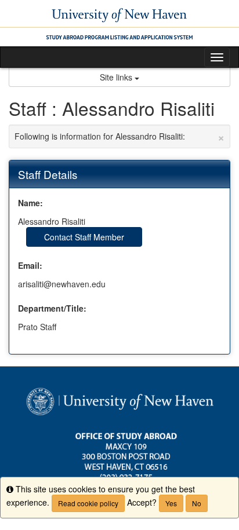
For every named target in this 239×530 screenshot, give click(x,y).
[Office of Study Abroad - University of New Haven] (119, 23)
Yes (171, 503)
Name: (30, 203)
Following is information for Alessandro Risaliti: (119, 136)
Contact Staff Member (84, 237)
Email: (30, 265)
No (196, 503)
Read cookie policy (88, 503)
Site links (117, 77)
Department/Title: (52, 308)
